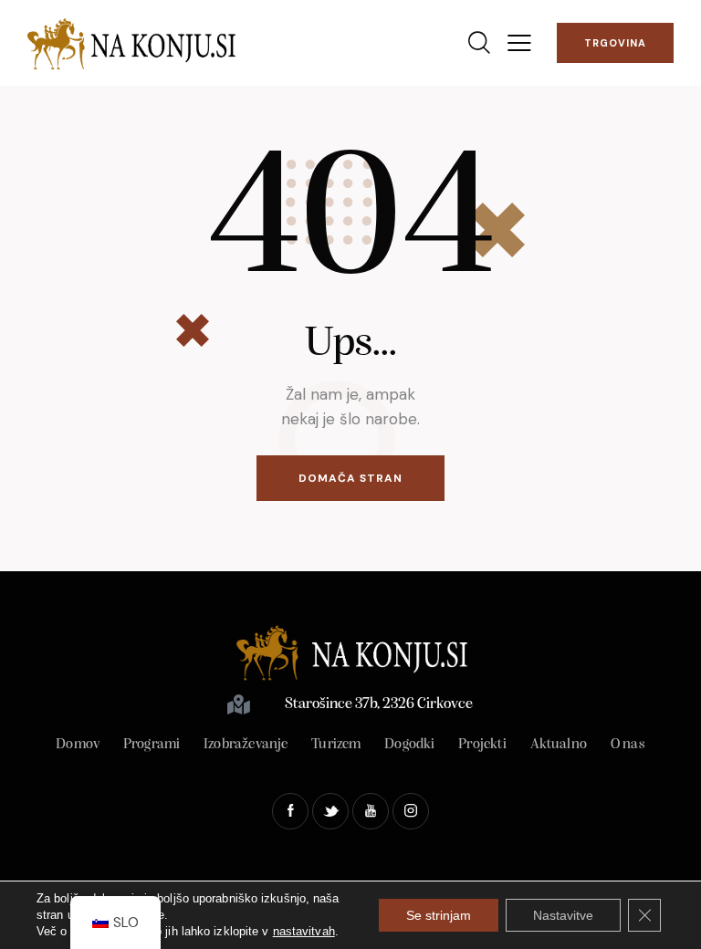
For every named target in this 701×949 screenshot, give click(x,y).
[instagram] (410, 811)
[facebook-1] (290, 811)
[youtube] (370, 811)
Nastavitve (563, 915)
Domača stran (350, 478)
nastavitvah (304, 931)
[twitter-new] (330, 811)
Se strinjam (438, 915)
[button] (519, 43)
